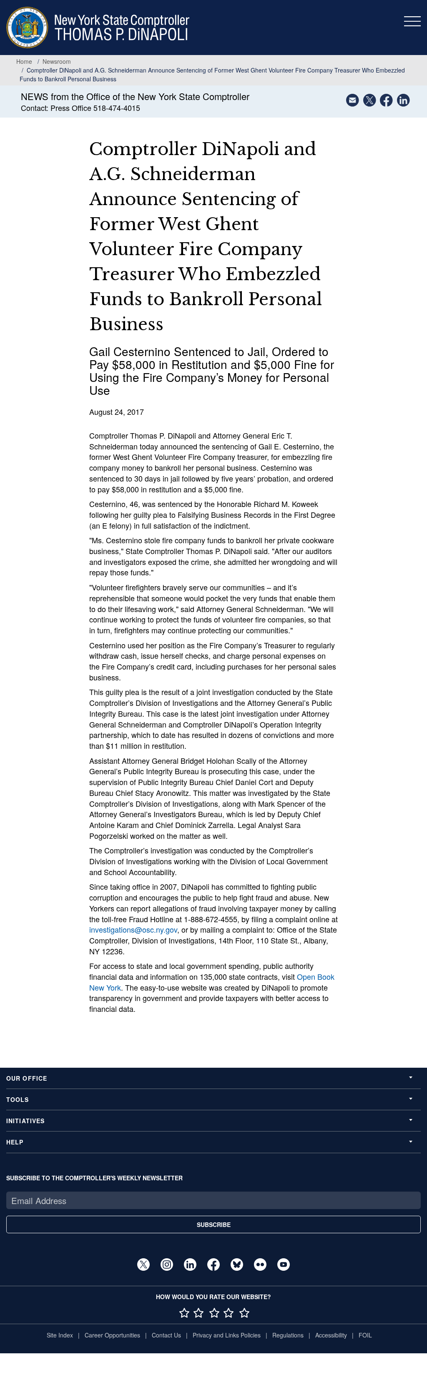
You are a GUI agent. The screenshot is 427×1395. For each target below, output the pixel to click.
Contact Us (166, 1335)
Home (24, 61)
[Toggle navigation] (412, 21)
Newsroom (57, 61)
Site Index (60, 1335)
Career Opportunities (112, 1335)
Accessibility (331, 1335)
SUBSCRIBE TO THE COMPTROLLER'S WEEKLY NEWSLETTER (94, 1178)
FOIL (365, 1335)
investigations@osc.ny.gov (133, 929)
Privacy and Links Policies (227, 1335)
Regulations (288, 1335)
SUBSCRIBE (214, 1224)
